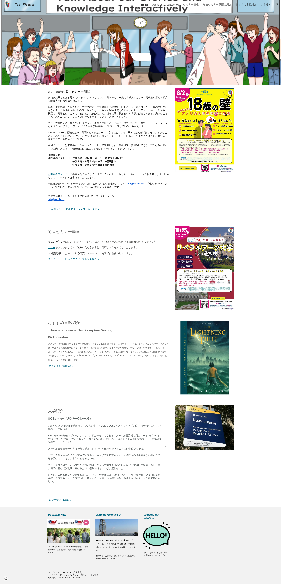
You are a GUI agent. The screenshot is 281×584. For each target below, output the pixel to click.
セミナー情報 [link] (191, 4)
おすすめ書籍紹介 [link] (246, 4)
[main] (108, 153)
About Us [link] (157, 4)
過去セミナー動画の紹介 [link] (217, 4)
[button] (277, 4)
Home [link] (144, 4)
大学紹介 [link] (266, 4)
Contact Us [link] (173, 4)
